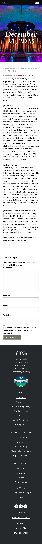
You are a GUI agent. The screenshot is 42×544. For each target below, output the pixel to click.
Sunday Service (21, 411)
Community (21, 473)
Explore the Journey (21, 406)
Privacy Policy (21, 424)
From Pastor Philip (26, 76)
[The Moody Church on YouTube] (21, 506)
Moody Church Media (21, 451)
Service (21, 477)
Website (7, 315)
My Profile (21, 528)
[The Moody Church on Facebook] (16, 506)
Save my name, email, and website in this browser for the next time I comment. (19, 330)
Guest (21, 497)
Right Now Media (21, 455)
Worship (21, 468)
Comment (8, 267)
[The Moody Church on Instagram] (25, 506)
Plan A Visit (21, 397)
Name (6, 295)
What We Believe (21, 420)
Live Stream (21, 437)
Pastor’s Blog (21, 446)
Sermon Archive (21, 442)
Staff (21, 415)
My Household (21, 532)
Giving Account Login (21, 492)
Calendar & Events (21, 517)
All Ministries (21, 482)
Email (6, 305)
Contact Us (21, 402)
